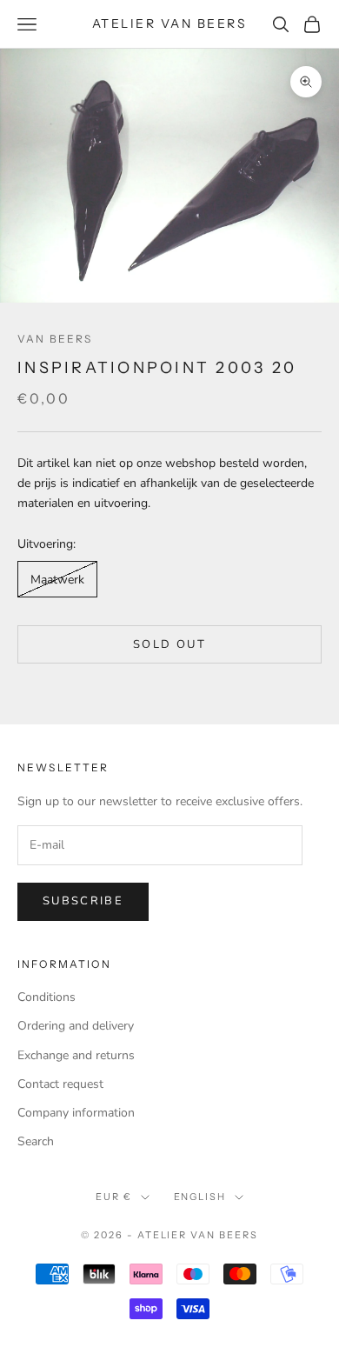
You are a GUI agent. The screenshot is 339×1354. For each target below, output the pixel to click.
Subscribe (83, 901)
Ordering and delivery (75, 1025)
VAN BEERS (54, 338)
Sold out (169, 644)
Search (35, 1141)
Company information (76, 1112)
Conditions (46, 997)
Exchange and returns (76, 1055)
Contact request (60, 1084)
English (200, 1197)
